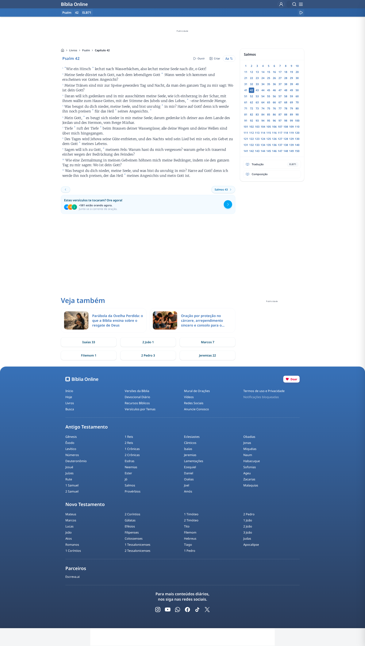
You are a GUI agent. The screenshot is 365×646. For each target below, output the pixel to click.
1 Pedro (189, 551)
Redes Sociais (193, 403)
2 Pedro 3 (148, 355)
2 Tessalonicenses (137, 551)
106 (274, 126)
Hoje (68, 397)
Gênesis (71, 437)
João (68, 532)
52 (251, 96)
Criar (217, 58)
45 (268, 90)
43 (257, 90)
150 (297, 151)
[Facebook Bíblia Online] (187, 609)
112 (251, 132)
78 (285, 108)
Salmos (130, 485)
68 (285, 102)
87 (280, 114)
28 (285, 78)
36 (274, 84)
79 (291, 108)
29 (291, 78)
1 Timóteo (191, 514)
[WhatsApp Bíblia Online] (178, 609)
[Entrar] (281, 4)
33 (257, 84)
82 (251, 114)
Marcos (70, 520)
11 (245, 72)
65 (268, 102)
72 (251, 108)
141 (246, 151)
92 (251, 120)
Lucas (69, 526)
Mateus (70, 514)
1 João (247, 520)
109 (291, 126)
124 (263, 139)
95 (268, 120)
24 (262, 78)
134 (263, 145)
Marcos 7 (207, 342)
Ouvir (201, 58)
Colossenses (134, 538)
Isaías (188, 449)
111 (246, 132)
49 (291, 90)
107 (280, 126)
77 (280, 108)
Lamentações (193, 461)
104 (263, 126)
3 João (247, 532)
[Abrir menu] (300, 4)
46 (274, 90)
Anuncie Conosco (196, 409)
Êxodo (69, 443)
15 (268, 72)
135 (268, 145)
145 (268, 151)
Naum (247, 455)
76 (274, 108)
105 (268, 126)
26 (274, 78)
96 (274, 120)
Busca (69, 409)
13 (257, 72)
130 (297, 139)
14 (262, 72)
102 (251, 126)
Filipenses (132, 532)
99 (291, 120)
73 (257, 108)
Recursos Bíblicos (137, 403)
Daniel (188, 473)
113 (257, 132)
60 (297, 96)
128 (285, 139)
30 (297, 78)
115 (268, 132)
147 (280, 151)
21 (245, 78)
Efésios (130, 526)
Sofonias (249, 467)
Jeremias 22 (207, 355)
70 (297, 102)
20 (297, 72)
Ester (128, 473)
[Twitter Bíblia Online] (207, 609)
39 (291, 84)
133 (257, 145)
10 (297, 66)
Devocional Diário (137, 397)
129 (291, 139)
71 (245, 108)
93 (257, 120)
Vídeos (189, 397)
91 (245, 120)
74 (262, 108)
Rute (68, 479)
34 (262, 84)
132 (251, 145)
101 (246, 126)
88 (285, 114)
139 (291, 145)
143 (257, 151)
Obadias (249, 437)
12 (251, 72)
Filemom (190, 532)
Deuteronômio (76, 461)
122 (251, 139)
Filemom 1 (88, 355)
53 (257, 96)
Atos (68, 538)
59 (291, 96)
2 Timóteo (191, 520)
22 (251, 78)
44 (262, 90)
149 (291, 151)
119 (291, 132)
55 (268, 96)
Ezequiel (190, 467)
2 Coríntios (132, 514)
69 (291, 102)
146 (274, 151)
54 (262, 96)
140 (297, 145)
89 (291, 114)
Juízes (69, 473)
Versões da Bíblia (137, 391)
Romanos (72, 544)
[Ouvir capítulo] (301, 12)
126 (274, 139)
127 (280, 139)
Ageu (247, 473)
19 (291, 72)
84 (262, 114)
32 (251, 84)
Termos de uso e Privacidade (264, 391)
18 (285, 72)
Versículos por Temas (140, 409)
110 (297, 126)
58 (285, 96)
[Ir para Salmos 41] (65, 190)
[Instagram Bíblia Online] (158, 609)
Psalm (86, 50)
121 (246, 139)
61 (245, 102)
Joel (186, 485)
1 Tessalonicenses (137, 544)
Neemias (131, 467)
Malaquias (250, 485)
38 (285, 84)
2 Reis (129, 443)
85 (268, 114)
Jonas (247, 443)
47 (280, 90)
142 (251, 151)
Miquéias (249, 449)
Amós (188, 491)
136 (274, 145)
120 (297, 132)
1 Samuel (72, 485)
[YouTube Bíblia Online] (168, 609)
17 (280, 72)
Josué (69, 467)
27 (280, 78)
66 (274, 102)
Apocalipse (251, 544)
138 (285, 145)
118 (285, 132)
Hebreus (190, 538)
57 (280, 96)
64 (262, 102)
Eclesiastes (192, 437)
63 (257, 102)
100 (297, 120)
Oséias (189, 479)
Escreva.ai (72, 577)
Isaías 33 (88, 342)
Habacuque (251, 461)
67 (280, 102)
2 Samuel (72, 491)
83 (257, 114)
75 (268, 108)
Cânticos (190, 443)
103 (257, 126)
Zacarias (249, 479)
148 (285, 151)
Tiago (188, 544)
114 (263, 132)
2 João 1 (148, 342)
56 (274, 96)
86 (274, 114)
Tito (187, 526)
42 (77, 12)
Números (72, 455)
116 (274, 132)
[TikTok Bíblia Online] (197, 609)
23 (257, 78)
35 (268, 84)
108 (285, 126)
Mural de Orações (197, 391)
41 (245, 90)
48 (285, 90)
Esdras (129, 461)
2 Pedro (249, 514)
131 (246, 145)
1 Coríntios (73, 551)
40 (297, 84)
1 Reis (129, 437)
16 (274, 72)
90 (297, 114)
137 (280, 145)
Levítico (70, 449)
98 (285, 120)
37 (280, 84)
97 (280, 120)
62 (251, 102)
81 (245, 114)
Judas (247, 538)
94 (262, 120)
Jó (126, 479)
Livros (73, 50)
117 (280, 132)
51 (245, 96)
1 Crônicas (132, 449)
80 (297, 108)
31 (245, 84)
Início (69, 391)
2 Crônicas (132, 455)
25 (268, 78)
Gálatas (130, 520)
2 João (247, 526)
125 (268, 139)
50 (297, 90)
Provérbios (132, 491)
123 (257, 139)
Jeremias (190, 455)
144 (263, 151)
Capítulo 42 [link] (102, 50)
